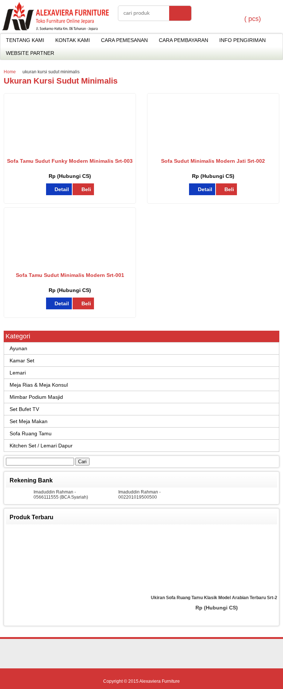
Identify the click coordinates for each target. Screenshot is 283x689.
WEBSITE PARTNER (30, 53)
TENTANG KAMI (25, 40)
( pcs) (252, 18)
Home (10, 71)
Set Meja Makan (29, 421)
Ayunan (18, 348)
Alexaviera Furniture (159, 681)
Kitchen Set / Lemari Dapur (41, 446)
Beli (86, 189)
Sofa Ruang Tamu (31, 433)
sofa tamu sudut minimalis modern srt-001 (70, 275)
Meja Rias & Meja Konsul (39, 385)
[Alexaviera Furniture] (55, 29)
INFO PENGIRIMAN (242, 40)
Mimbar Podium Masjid (36, 397)
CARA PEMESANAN (124, 40)
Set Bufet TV (24, 409)
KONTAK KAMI (72, 40)
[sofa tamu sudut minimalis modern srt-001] (69, 264)
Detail (62, 189)
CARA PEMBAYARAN (183, 40)
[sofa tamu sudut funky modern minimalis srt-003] (69, 150)
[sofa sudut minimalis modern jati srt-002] (213, 150)
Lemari (18, 373)
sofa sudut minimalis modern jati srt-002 (213, 161)
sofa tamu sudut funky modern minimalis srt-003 (70, 161)
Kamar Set (22, 360)
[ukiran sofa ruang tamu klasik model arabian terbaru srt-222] (164, 559)
